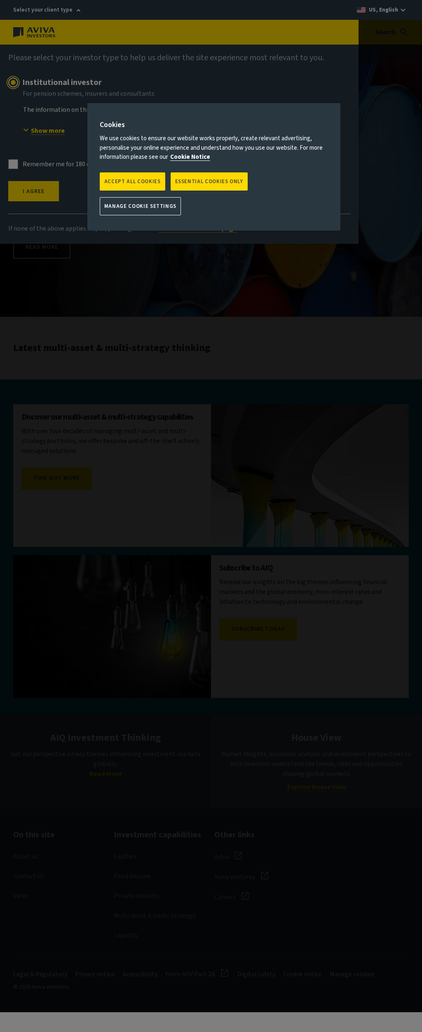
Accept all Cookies (132, 181)
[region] (213, 167)
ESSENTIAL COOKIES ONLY (209, 181)
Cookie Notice (190, 157)
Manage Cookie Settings (140, 206)
